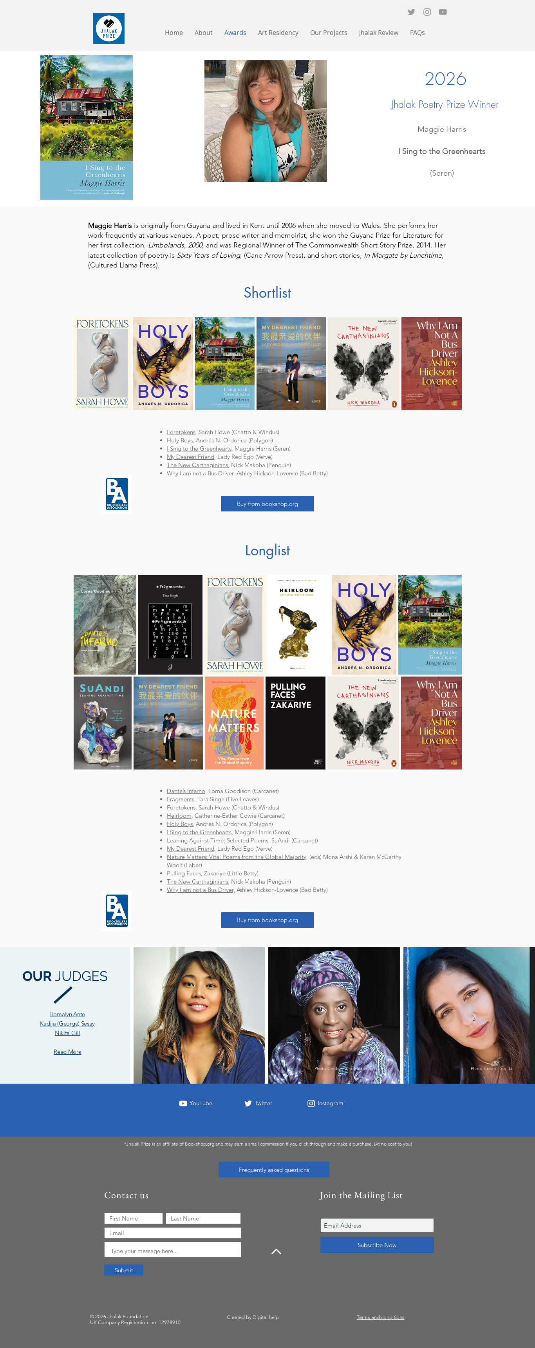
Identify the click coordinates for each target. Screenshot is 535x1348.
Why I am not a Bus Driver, (201, 473)
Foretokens (181, 432)
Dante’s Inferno (186, 791)
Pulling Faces (184, 873)
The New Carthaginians (197, 465)
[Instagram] (427, 12)
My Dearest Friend (190, 456)
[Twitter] (248, 1103)
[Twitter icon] (411, 12)
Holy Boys (180, 440)
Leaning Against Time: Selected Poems (217, 840)
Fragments (180, 799)
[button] (328, 33)
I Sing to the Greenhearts (199, 448)
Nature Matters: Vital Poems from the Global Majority (236, 856)
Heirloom (179, 815)
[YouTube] (443, 12)
